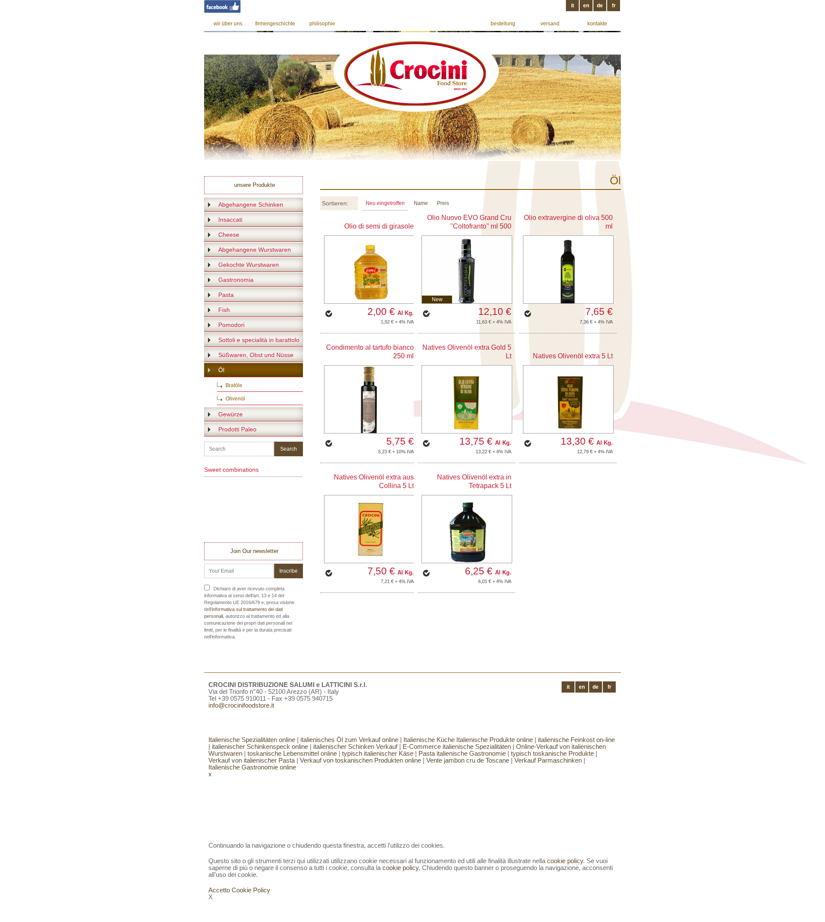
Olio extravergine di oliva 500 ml (568, 222)
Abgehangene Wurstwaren (254, 249)
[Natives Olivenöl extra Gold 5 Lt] (467, 399)
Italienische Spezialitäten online (251, 739)
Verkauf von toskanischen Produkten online (360, 760)
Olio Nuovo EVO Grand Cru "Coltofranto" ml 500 (469, 222)
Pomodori (231, 324)
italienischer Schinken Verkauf (354, 746)
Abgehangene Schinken (250, 204)
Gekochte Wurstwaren (248, 264)
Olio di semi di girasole (379, 226)
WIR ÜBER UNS (228, 24)
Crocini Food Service (414, 73)
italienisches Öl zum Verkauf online (349, 739)
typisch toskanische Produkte (552, 753)
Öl (221, 369)
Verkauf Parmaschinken (548, 760)
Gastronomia (236, 279)
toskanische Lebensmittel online (292, 753)
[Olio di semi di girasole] (369, 269)
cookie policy (565, 860)
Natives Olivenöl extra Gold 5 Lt (466, 352)
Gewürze (230, 414)
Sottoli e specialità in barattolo (258, 339)
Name (421, 203)
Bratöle (234, 385)
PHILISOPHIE (322, 24)
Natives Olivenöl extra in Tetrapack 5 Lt (474, 481)
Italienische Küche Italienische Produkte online (468, 739)
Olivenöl (235, 399)
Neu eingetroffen (385, 203)
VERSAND (550, 24)
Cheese (228, 234)
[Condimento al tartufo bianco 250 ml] (369, 399)
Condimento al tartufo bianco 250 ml (370, 352)
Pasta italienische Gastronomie (462, 753)
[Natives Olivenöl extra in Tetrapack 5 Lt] (467, 529)
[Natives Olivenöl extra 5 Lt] (568, 399)
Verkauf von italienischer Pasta (251, 760)
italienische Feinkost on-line (575, 739)
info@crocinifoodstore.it (241, 705)
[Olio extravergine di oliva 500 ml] (568, 269)
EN (586, 6)
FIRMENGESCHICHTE (275, 24)
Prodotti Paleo (237, 429)
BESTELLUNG (503, 24)
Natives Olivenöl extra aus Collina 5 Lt (374, 481)
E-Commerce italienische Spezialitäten (457, 746)
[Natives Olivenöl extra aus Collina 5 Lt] (369, 529)
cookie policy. (401, 867)
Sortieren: (335, 203)
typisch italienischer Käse (376, 753)
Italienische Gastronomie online (252, 767)
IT (572, 6)
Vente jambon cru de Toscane (467, 760)
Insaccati (230, 219)
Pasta (226, 294)
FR (614, 6)
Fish (224, 309)
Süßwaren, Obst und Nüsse (255, 354)
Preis (443, 203)
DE (600, 6)
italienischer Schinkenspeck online (259, 746)
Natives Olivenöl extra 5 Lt (573, 356)
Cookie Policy (251, 890)
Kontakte (597, 24)
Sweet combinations (231, 469)
